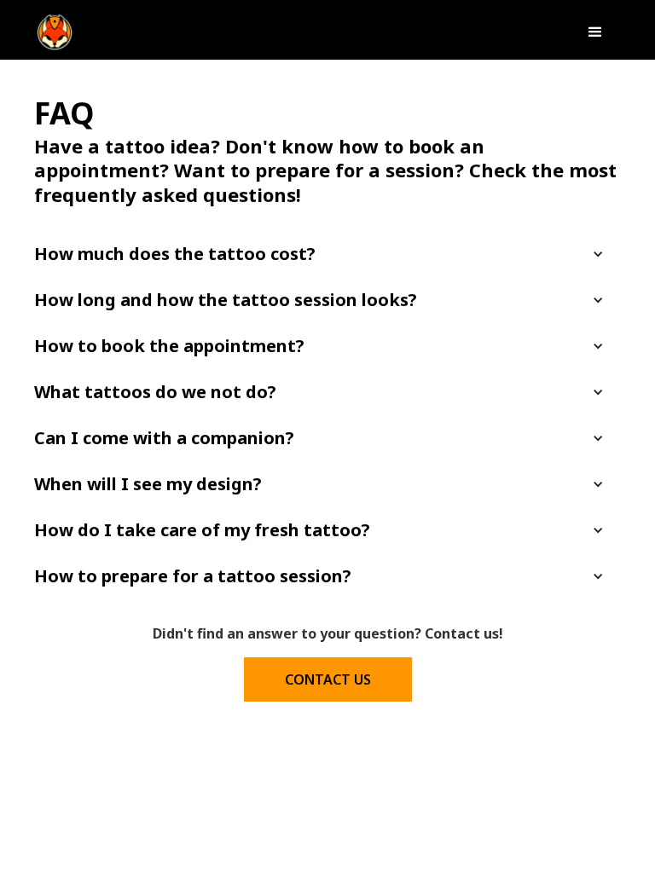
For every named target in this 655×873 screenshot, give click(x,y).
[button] (595, 32)
